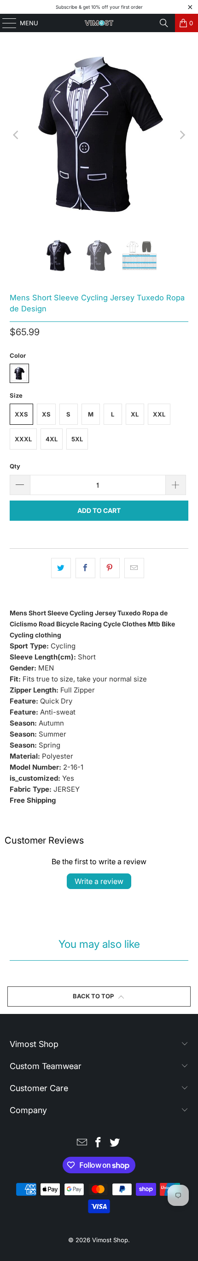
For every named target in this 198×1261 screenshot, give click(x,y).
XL (135, 414)
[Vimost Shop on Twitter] (115, 1143)
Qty (15, 466)
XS (46, 414)
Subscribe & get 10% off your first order (99, 7)
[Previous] (16, 135)
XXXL (23, 439)
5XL (77, 439)
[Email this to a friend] (134, 568)
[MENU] (5, 23)
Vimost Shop (110, 1240)
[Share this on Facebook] (85, 568)
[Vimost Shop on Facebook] (98, 1143)
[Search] (164, 23)
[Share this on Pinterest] (110, 568)
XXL (159, 414)
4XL (52, 439)
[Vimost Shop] (99, 23)
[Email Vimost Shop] (82, 1143)
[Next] (181, 135)
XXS (21, 414)
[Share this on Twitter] (61, 568)
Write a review (99, 881)
